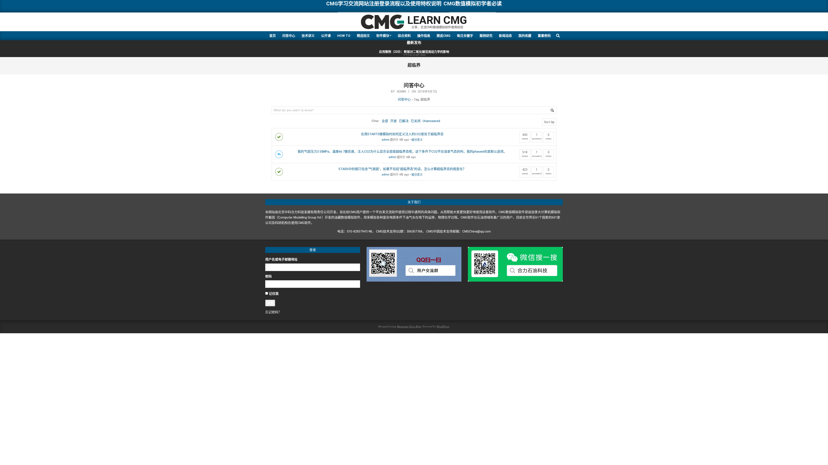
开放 (393, 121)
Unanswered (431, 121)
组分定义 (417, 139)
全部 (385, 121)
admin (385, 139)
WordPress (443, 326)
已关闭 (415, 121)
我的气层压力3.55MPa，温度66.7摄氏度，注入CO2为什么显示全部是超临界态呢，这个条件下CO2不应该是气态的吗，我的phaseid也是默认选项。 (402, 151)
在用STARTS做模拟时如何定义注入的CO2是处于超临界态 (402, 134)
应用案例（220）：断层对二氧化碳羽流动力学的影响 (414, 51)
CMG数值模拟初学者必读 (473, 3)
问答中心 (414, 85)
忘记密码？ (273, 312)
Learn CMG (437, 20)
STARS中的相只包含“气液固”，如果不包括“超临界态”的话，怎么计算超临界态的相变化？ (402, 169)
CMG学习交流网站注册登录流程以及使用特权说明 (383, 3)
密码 (268, 276)
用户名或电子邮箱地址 (281, 259)
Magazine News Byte (409, 326)
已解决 (404, 121)
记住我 (274, 294)
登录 (270, 303)
